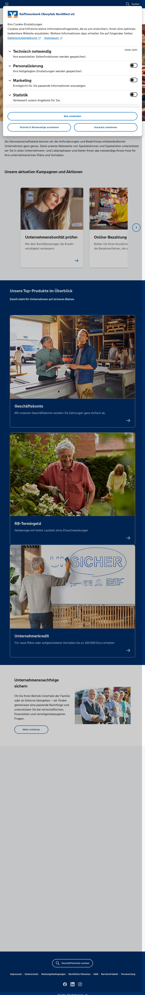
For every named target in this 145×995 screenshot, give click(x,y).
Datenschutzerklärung (23, 38)
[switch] (133, 65)
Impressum (51, 38)
